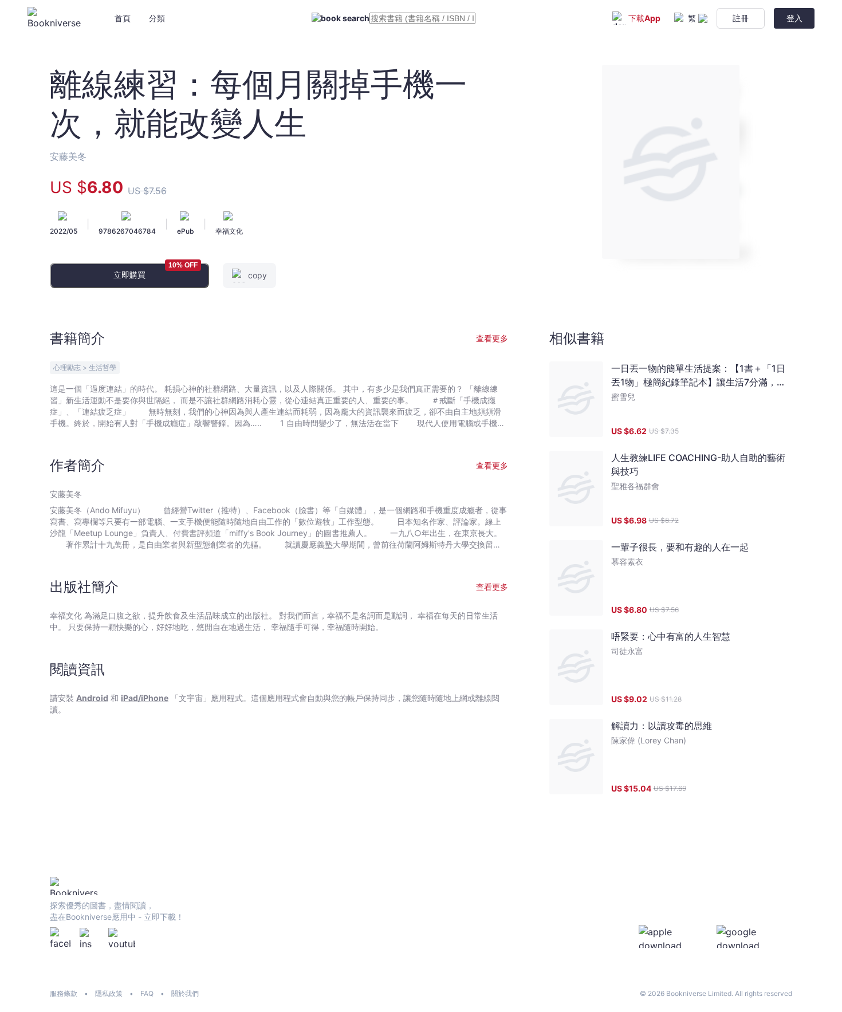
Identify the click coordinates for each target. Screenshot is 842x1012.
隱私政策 (109, 993)
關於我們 (185, 993)
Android (92, 698)
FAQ (147, 993)
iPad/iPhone (144, 698)
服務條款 (63, 993)
